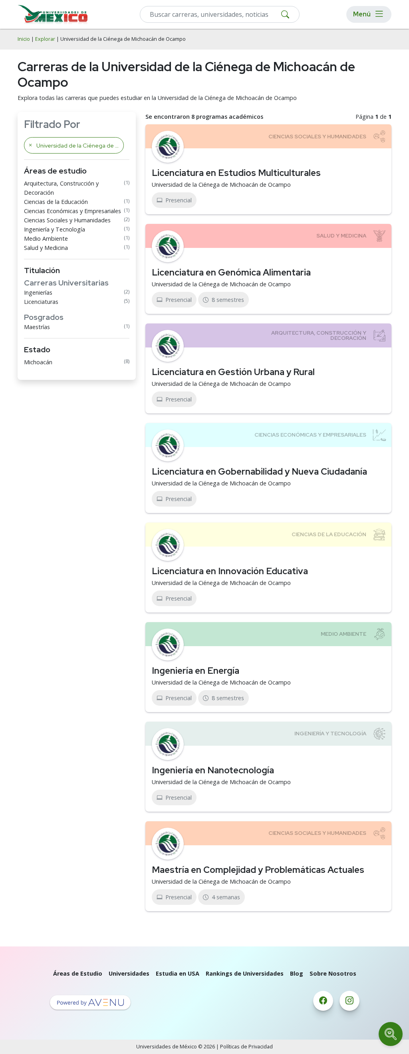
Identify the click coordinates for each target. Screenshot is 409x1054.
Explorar (45, 39)
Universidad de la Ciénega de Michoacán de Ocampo (221, 184)
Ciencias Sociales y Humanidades (67, 220)
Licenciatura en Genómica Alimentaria (231, 272)
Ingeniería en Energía (195, 671)
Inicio (24, 39)
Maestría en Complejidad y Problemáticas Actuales (258, 870)
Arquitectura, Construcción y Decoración (61, 188)
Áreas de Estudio (77, 973)
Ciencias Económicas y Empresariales (72, 211)
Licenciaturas (41, 301)
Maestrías (37, 327)
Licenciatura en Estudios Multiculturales (236, 173)
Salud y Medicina (46, 248)
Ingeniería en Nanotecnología (213, 770)
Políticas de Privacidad (246, 1046)
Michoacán (38, 362)
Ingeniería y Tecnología (54, 229)
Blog (296, 973)
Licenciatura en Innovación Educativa (230, 571)
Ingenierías (38, 292)
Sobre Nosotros (333, 973)
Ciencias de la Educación (56, 202)
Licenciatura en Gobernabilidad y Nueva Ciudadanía (259, 471)
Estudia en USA (177, 973)
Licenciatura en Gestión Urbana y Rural (233, 372)
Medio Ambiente (46, 238)
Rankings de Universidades (245, 973)
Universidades (129, 973)
